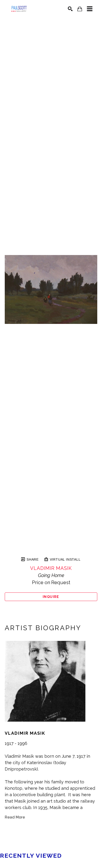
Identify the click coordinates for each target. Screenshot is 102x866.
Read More (15, 817)
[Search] (70, 8)
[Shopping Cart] (79, 9)
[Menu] (90, 8)
